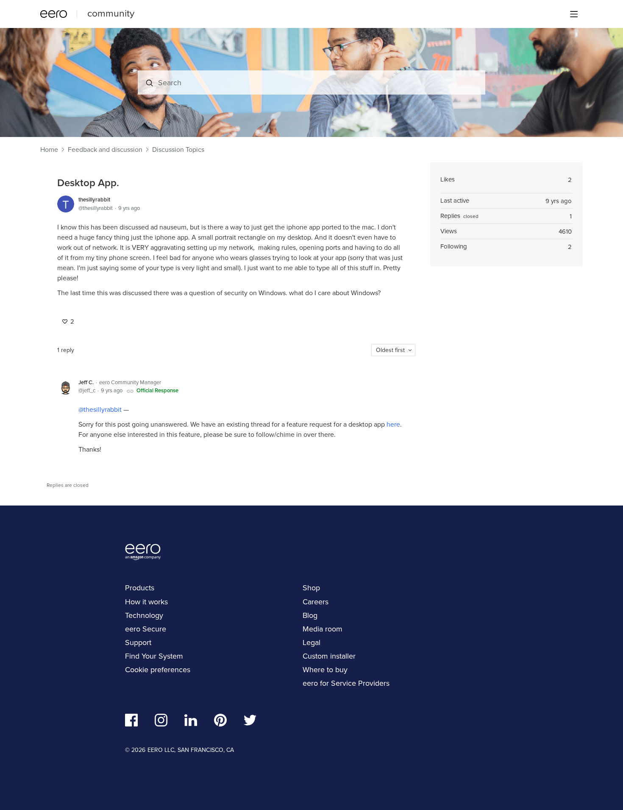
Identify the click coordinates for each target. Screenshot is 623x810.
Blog (310, 615)
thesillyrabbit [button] (102, 409)
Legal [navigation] (311, 642)
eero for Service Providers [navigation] (346, 683)
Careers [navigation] (315, 601)
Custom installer (329, 656)
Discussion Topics (178, 149)
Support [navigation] (138, 642)
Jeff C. (86, 382)
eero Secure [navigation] (145, 628)
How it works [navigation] (146, 601)
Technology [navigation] (144, 615)
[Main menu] (573, 14)
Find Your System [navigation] (154, 656)
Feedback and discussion (105, 149)
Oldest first (390, 350)
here (393, 424)
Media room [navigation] (322, 628)
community (110, 13)
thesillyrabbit (94, 200)
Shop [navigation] (311, 587)
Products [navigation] (139, 587)
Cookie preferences (157, 669)
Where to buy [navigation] (325, 669)
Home (49, 149)
